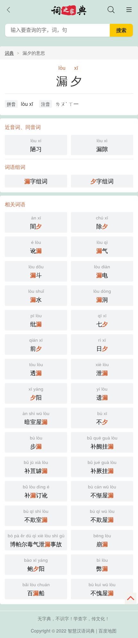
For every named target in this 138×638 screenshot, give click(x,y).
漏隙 (102, 145)
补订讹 (36, 491)
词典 (9, 53)
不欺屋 (102, 516)
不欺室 (35, 516)
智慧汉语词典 (81, 630)
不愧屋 (102, 589)
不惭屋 (102, 491)
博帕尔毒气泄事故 (36, 540)
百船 (36, 589)
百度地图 (107, 630)
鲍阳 (36, 565)
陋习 (36, 145)
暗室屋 (35, 418)
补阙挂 (102, 442)
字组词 (35, 181)
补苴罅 (36, 467)
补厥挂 (102, 467)
